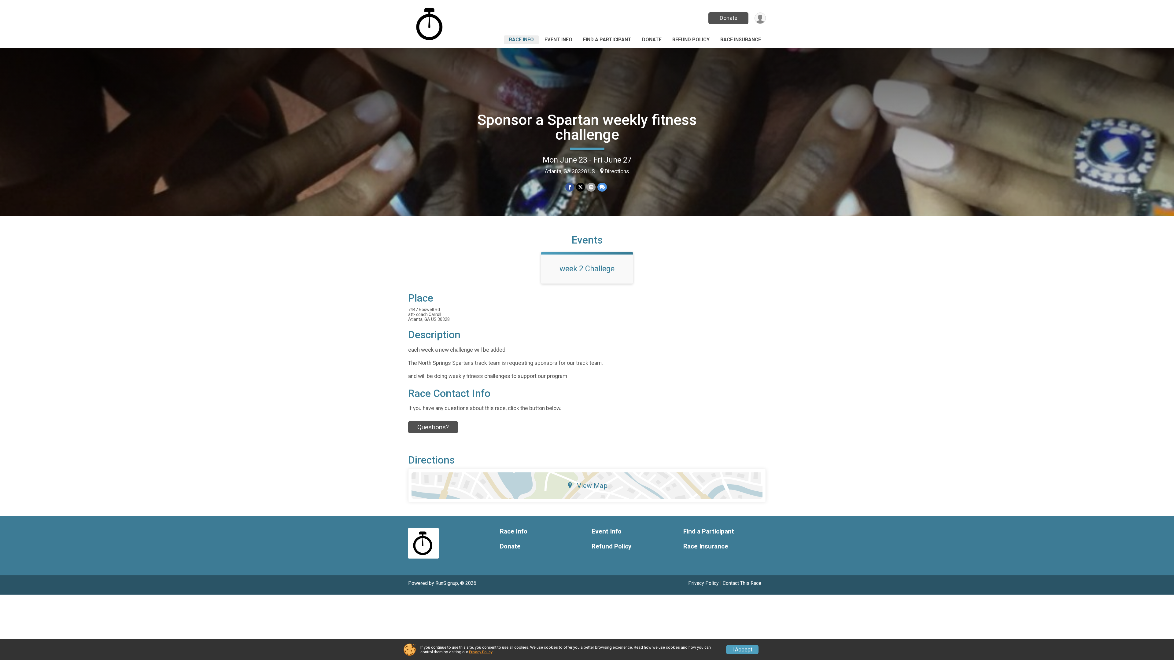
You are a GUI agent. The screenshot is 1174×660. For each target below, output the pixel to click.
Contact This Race (742, 583)
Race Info (521, 39)
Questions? (433, 427)
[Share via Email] (591, 187)
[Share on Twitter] (580, 187)
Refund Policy (691, 39)
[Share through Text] (602, 187)
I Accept (742, 650)
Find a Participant (607, 39)
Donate (728, 18)
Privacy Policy (703, 583)
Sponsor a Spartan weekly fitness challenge (587, 127)
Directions (617, 171)
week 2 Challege (587, 268)
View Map (592, 486)
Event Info (558, 39)
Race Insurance (740, 39)
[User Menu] (760, 18)
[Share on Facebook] (569, 187)
